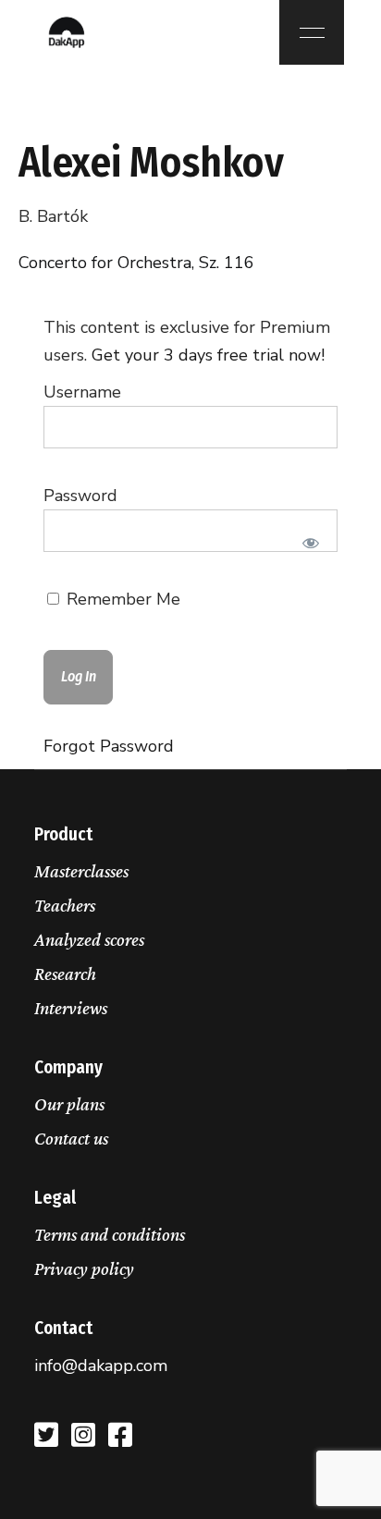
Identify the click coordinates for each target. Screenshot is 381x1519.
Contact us (71, 1138)
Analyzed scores (89, 939)
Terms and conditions (109, 1234)
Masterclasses (81, 871)
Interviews (70, 1008)
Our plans (69, 1104)
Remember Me (121, 599)
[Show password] (311, 542)
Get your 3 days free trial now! (208, 355)
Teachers (64, 905)
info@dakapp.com (100, 1365)
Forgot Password (108, 746)
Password (80, 495)
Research (65, 973)
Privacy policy (84, 1268)
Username (82, 392)
